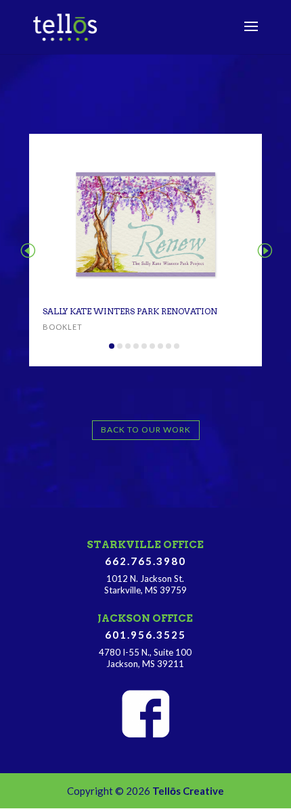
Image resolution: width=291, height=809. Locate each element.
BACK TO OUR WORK (146, 429)
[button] (27, 250)
